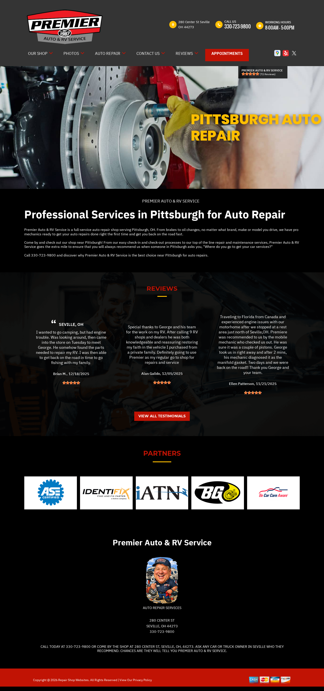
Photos (71, 53)
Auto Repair (107, 53)
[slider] (250, 74)
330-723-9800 (237, 26)
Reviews (184, 53)
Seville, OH (71, 324)
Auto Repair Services (162, 608)
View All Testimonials (162, 416)
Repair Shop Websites (73, 680)
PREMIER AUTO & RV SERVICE (170, 201)
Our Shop (37, 53)
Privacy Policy (142, 680)
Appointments (227, 53)
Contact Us (148, 53)
